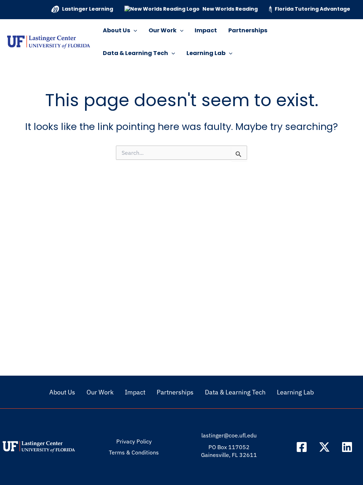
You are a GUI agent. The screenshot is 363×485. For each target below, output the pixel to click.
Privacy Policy (134, 441)
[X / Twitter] (324, 447)
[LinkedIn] (347, 447)
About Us (116, 30)
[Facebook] (301, 447)
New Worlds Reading (230, 8)
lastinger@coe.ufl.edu (229, 435)
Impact (206, 30)
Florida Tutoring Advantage (312, 8)
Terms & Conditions (134, 452)
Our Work (163, 30)
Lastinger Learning (87, 8)
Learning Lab (205, 53)
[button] (133, 30)
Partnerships (247, 30)
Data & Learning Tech (135, 53)
